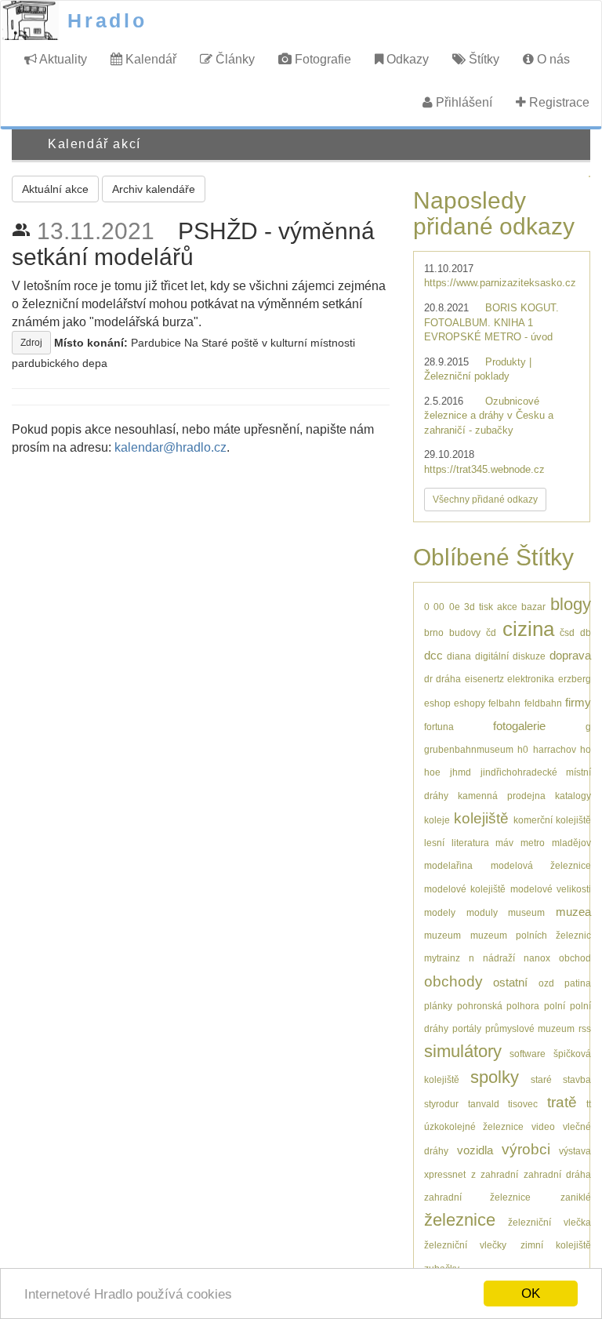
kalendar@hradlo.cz (170, 447)
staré (541, 1079)
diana (459, 656)
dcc (433, 655)
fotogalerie (519, 725)
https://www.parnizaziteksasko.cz (500, 283)
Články (233, 59)
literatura (470, 843)
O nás (552, 59)
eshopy (469, 703)
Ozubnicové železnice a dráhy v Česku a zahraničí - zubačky (488, 415)
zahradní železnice (477, 1197)
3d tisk (478, 606)
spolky (494, 1077)
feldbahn (543, 703)
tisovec (523, 1104)
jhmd (460, 772)
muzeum (442, 935)
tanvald (483, 1104)
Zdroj (31, 342)
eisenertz (484, 679)
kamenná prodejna (501, 795)
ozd (546, 983)
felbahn (504, 703)
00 (438, 606)
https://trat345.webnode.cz (484, 469)
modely (439, 912)
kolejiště (481, 818)
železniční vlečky (465, 1245)
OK (530, 1293)
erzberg (574, 679)
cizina (528, 629)
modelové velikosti (550, 889)
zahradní (499, 1174)
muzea (573, 911)
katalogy (573, 795)
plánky (438, 1006)
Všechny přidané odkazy (485, 499)
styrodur (441, 1104)
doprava (570, 655)
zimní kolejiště (555, 1245)
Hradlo (107, 20)
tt (588, 1104)
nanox (537, 958)
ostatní (510, 982)
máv (504, 843)
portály (466, 1028)
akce (507, 606)
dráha (448, 679)
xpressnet (445, 1174)
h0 (522, 749)
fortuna (439, 726)
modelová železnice (541, 865)
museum (526, 912)
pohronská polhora (498, 1006)
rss (584, 1028)
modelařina (448, 865)
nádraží (499, 958)
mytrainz (442, 958)
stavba (577, 1079)
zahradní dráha (557, 1174)
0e (454, 606)
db (585, 632)
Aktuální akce (55, 189)
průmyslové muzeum (530, 1028)
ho (585, 749)
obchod (575, 958)
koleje (437, 820)
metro (532, 843)
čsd (567, 632)
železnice (459, 1220)
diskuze (529, 656)
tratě (562, 1102)
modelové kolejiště (465, 889)
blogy (570, 604)
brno (434, 632)
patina (577, 983)
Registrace (557, 102)
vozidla (475, 1150)
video (543, 1126)
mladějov (571, 843)
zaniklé (575, 1197)
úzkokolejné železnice (474, 1126)
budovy (465, 632)
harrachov (554, 749)
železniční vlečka (549, 1222)
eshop (437, 703)
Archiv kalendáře (153, 189)
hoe (432, 772)
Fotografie (321, 59)
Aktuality (62, 59)
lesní (434, 843)
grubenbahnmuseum (468, 749)
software (528, 1053)
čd (491, 632)
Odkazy (406, 59)
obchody (453, 981)
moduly (482, 912)
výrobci (526, 1149)
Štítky (482, 59)
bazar (533, 606)
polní (554, 1006)
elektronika (530, 679)
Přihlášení (462, 102)
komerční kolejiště (552, 820)
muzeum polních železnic (530, 935)
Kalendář (149, 59)
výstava (575, 1151)
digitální (492, 656)
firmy (578, 702)
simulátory (463, 1051)
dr (428, 679)
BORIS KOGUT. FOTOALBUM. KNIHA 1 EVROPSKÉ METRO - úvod (491, 322)
